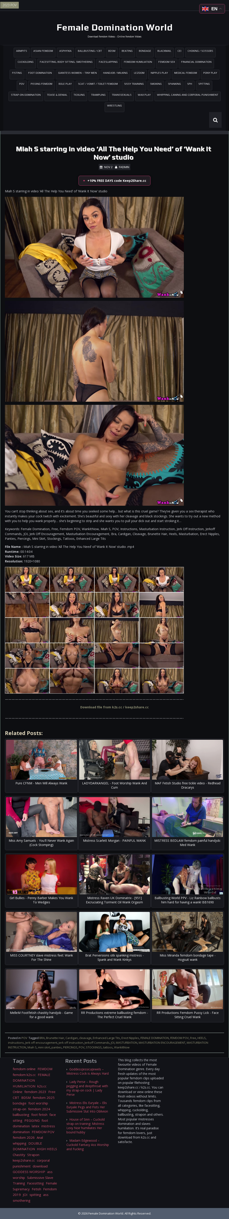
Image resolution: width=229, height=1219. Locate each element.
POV (21, 83)
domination (21, 1132)
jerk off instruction (71, 1043)
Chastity (19, 1154)
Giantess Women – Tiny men (77, 72)
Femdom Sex (166, 61)
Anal (40, 1137)
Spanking (174, 83)
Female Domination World (115, 27)
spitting (35, 1194)
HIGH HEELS (47, 1149)
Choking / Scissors (200, 50)
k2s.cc (42, 1086)
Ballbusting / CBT (90, 50)
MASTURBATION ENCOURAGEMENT (162, 1043)
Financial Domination (196, 61)
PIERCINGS (70, 1047)
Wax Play (144, 94)
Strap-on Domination (26, 94)
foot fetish (39, 1114)
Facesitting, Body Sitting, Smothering (66, 61)
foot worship (38, 1103)
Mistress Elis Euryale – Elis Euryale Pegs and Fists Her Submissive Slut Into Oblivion (87, 1107)
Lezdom (139, 72)
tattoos (108, 1047)
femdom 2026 (24, 1137)
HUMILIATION (24, 1086)
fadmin (124, 167)
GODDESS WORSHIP (29, 1171)
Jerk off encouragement (41, 1043)
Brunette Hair (55, 1038)
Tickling (79, 94)
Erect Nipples (130, 1038)
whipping (19, 1143)
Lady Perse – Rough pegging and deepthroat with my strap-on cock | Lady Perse (87, 1088)
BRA (42, 1038)
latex (35, 1126)
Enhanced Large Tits (106, 1038)
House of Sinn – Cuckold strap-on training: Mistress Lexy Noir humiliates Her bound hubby (85, 1125)
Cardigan (72, 1038)
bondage (19, 1103)
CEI (179, 50)
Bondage (145, 50)
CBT (16, 1097)
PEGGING (32, 1120)
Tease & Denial (57, 94)
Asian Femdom (43, 50)
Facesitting (35, 1183)
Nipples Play (159, 72)
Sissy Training (134, 83)
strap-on (19, 1109)
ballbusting (21, 1114)
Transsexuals (121, 94)
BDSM (111, 50)
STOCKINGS (94, 1047)
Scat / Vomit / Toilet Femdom (98, 83)
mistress (48, 1126)
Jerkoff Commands (97, 1043)
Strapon (33, 1154)
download (40, 1166)
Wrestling (114, 105)
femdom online (24, 1069)
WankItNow (121, 1047)
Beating (127, 50)
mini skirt (44, 1047)
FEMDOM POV (179, 1038)
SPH (189, 83)
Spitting (204, 83)
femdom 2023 (35, 1091)
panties (56, 1047)
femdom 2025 (44, 1097)
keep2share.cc (24, 1160)
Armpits (21, 50)
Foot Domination (40, 72)
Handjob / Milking (115, 72)
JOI (112, 1043)
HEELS (201, 1038)
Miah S (32, 1047)
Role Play (65, 83)
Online (17, 1091)
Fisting (17, 72)
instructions (16, 1043)
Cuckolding (26, 61)
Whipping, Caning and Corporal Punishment (187, 94)
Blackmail (164, 50)
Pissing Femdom (41, 83)
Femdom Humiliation (138, 61)
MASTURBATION (126, 1043)
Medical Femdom (185, 72)
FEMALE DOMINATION (154, 1038)
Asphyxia (65, 50)
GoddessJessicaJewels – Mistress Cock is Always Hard (87, 1071)
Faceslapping (108, 61)
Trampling (98, 94)
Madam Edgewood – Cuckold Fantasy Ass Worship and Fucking (87, 1144)
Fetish (36, 1189)
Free (193, 1038)
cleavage (85, 1038)
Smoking (156, 83)
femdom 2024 (39, 1109)
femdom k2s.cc (24, 1074)
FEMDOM (45, 1069)
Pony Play (210, 72)
